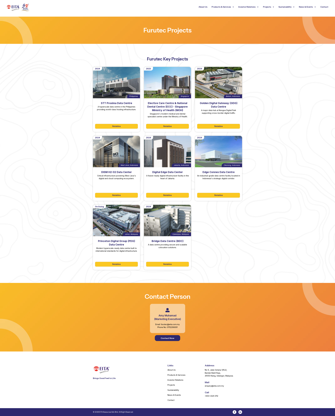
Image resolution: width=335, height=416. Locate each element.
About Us (203, 7)
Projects (267, 7)
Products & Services (221, 7)
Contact (324, 7)
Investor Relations (247, 7)
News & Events (306, 7)
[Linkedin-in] (240, 412)
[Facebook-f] (234, 412)
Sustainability (285, 7)
